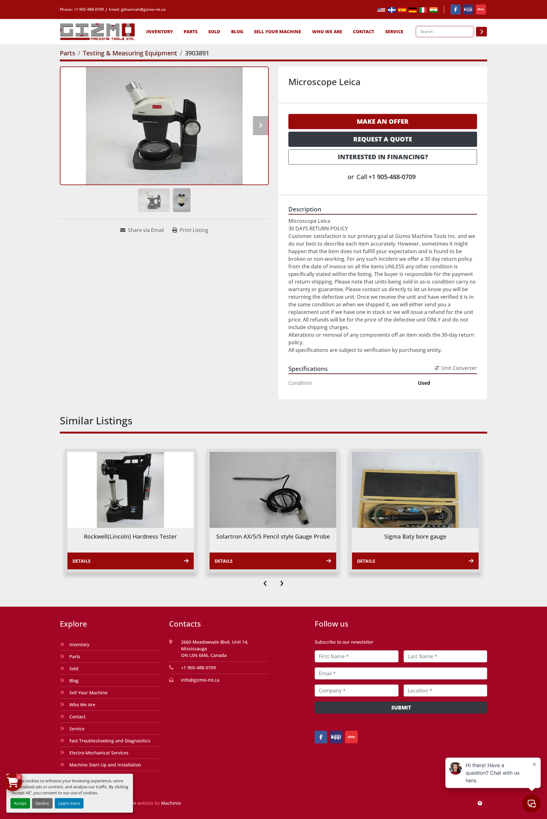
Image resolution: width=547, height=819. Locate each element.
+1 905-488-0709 (89, 9)
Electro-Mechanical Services (99, 753)
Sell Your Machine (277, 31)
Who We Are (327, 31)
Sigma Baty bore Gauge (415, 536)
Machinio (171, 803)
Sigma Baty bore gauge (273, 536)
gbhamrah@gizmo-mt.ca (143, 9)
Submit (401, 707)
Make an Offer (383, 121)
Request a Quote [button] (382, 139)
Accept (20, 803)
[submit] (481, 32)
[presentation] (265, 581)
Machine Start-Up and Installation (105, 765)
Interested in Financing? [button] (383, 157)
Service (77, 729)
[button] (159, 31)
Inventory (159, 31)
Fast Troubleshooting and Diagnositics (109, 741)
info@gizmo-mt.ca (200, 680)
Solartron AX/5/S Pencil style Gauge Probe (130, 536)
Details (81, 561)
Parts (191, 31)
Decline (42, 803)
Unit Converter (459, 368)
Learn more (69, 803)
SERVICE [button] (394, 31)
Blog (237, 31)
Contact (363, 31)
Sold (214, 31)
